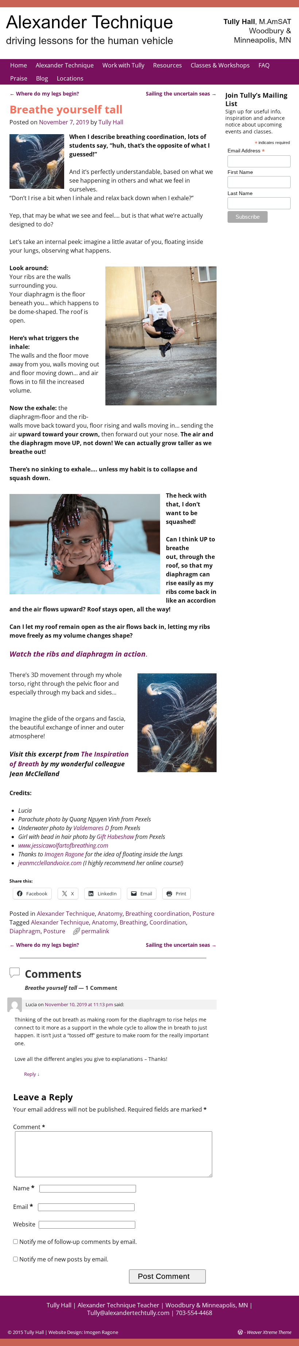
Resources (167, 65)
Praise (18, 78)
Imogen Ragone (64, 854)
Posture (203, 914)
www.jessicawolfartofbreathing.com (63, 845)
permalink (95, 931)
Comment (29, 1127)
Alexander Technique (65, 65)
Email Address (246, 150)
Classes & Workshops (220, 65)
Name (24, 1188)
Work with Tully (123, 65)
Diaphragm (24, 931)
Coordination (168, 922)
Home (18, 65)
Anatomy (110, 914)
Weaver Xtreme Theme (269, 1332)
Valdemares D (91, 828)
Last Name (240, 193)
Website (24, 1224)
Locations (70, 78)
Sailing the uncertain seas (181, 93)
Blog (42, 78)
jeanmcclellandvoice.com (50, 863)
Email (23, 1207)
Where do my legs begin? (44, 93)
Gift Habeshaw (115, 837)
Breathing (133, 922)
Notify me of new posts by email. (63, 1259)
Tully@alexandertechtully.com (128, 1313)
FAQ (264, 65)
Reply (32, 1074)
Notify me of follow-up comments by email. (78, 1242)
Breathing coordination (157, 914)
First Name (240, 172)
